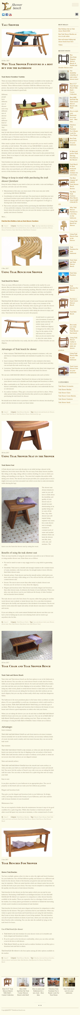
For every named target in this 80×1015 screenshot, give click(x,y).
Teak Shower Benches (23, 412)
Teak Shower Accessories (65, 386)
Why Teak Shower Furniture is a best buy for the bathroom (27, 66)
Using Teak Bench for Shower (22, 272)
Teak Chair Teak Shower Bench (27, 819)
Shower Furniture (7, 230)
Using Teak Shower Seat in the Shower (28, 456)
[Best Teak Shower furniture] (12, 9)
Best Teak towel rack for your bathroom (39, 991)
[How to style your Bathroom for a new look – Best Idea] (9, 986)
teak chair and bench (11, 819)
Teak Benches (24, 960)
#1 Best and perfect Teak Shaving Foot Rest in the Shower (74, 155)
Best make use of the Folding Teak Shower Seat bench (74, 329)
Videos (60, 45)
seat (48, 622)
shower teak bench (11, 960)
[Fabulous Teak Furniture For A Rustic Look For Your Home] (24, 986)
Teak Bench (13, 414)
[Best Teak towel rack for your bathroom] (39, 986)
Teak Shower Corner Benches (67, 396)
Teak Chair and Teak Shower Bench (26, 666)
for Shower (51, 412)
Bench (36, 412)
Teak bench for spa (35, 414)
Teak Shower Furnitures (24, 226)
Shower (50, 228)
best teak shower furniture (34, 228)
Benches (36, 958)
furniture (45, 228)
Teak (13, 230)
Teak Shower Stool (35, 624)
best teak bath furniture (8, 228)
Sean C (6, 226)
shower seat (5, 624)
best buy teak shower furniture (44, 226)
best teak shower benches (47, 958)
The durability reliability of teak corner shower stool (74, 75)
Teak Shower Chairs (22, 622)
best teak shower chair (40, 622)
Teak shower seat (24, 624)
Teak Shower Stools (64, 402)
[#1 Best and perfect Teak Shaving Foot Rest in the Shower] (55, 986)
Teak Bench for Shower (23, 414)
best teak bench (43, 412)
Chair (40, 817)
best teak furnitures (21, 228)
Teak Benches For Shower (19, 863)
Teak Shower (19, 230)
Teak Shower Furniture (29, 230)
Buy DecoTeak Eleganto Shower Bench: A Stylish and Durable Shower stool (70, 993)
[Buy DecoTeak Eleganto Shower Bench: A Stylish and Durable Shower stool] (70, 986)
